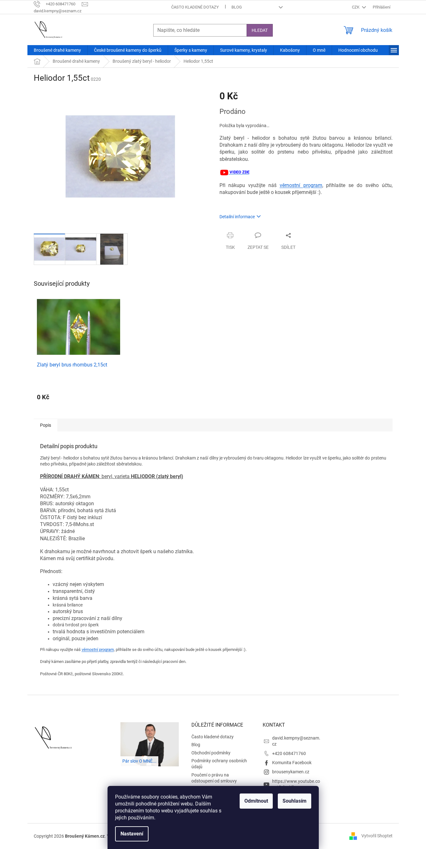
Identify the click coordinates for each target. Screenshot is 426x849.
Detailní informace (237, 216)
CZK (356, 7)
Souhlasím (294, 801)
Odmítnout (256, 801)
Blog (236, 7)
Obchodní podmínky (211, 752)
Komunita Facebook (292, 762)
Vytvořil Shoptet (377, 835)
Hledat (260, 30)
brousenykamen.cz (290, 771)
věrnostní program (301, 185)
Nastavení (131, 834)
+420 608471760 (289, 753)
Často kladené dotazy (195, 7)
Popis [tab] (45, 425)
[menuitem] (57, 50)
